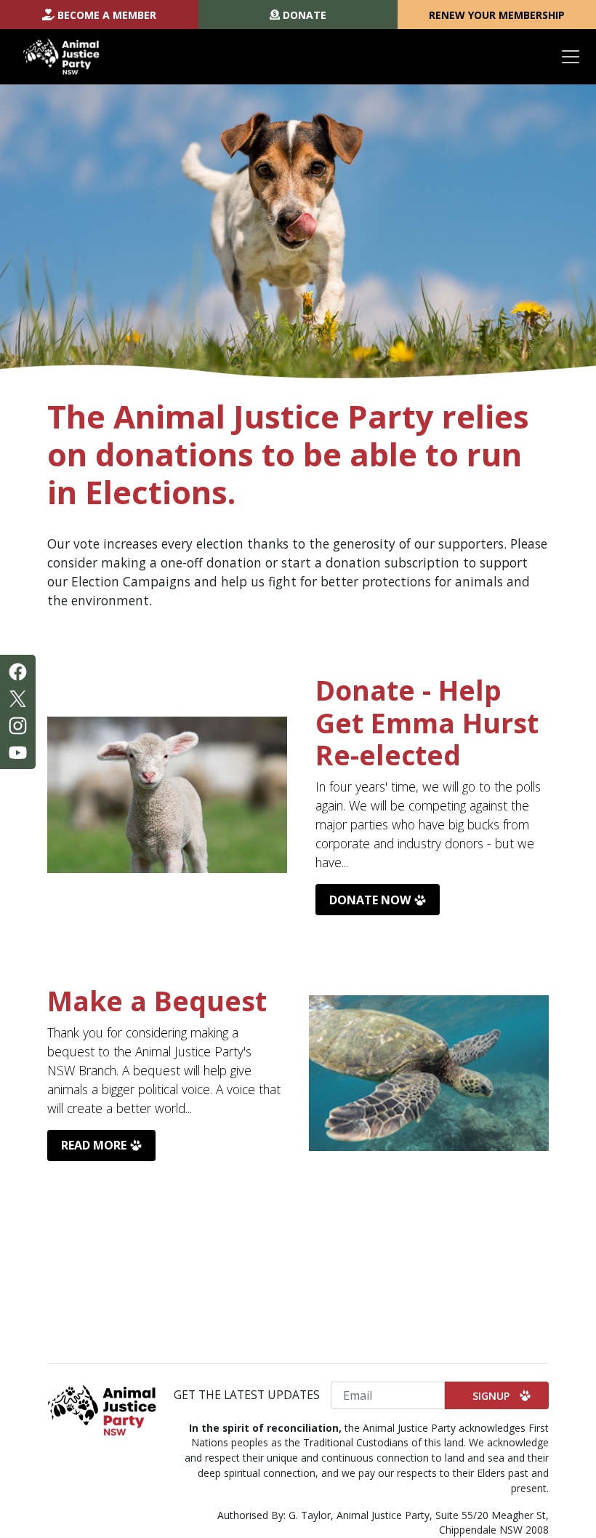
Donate (304, 15)
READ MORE (93, 1145)
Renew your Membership (497, 15)
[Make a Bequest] (429, 1073)
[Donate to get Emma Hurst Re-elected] (167, 795)
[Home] (61, 57)
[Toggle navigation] (570, 57)
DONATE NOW (370, 900)
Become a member (106, 15)
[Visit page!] (18, 671)
